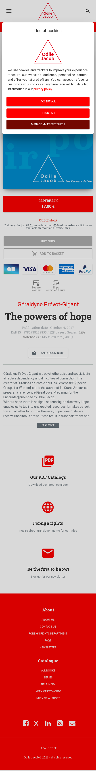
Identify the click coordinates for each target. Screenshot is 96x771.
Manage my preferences (48, 124)
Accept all (48, 101)
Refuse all (48, 113)
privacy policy (42, 89)
